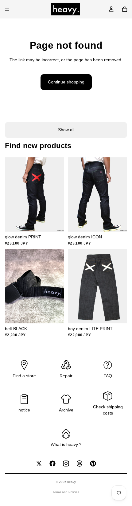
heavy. (71, 482)
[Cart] (124, 9)
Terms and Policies (66, 492)
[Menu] (7, 9)
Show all (66, 129)
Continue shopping (66, 81)
